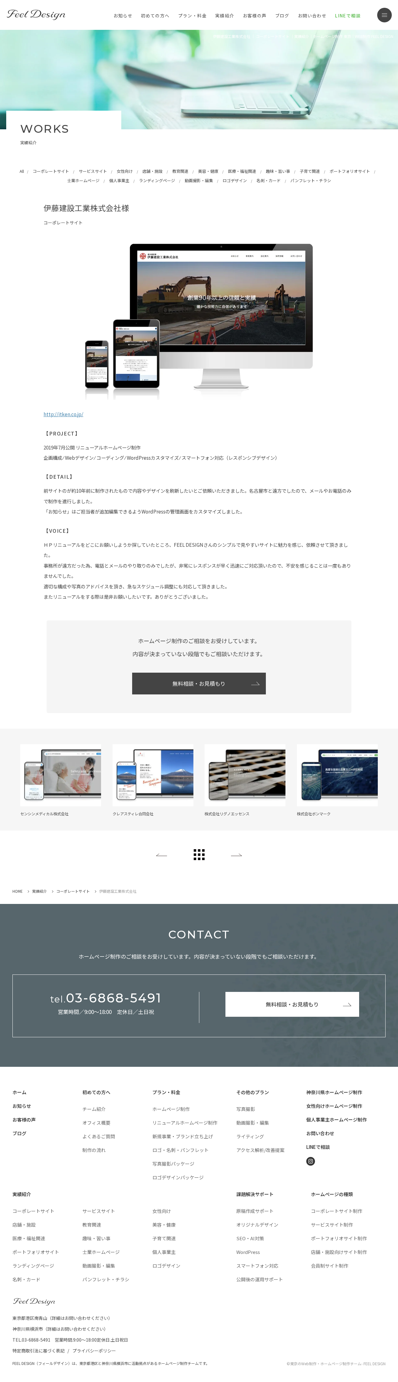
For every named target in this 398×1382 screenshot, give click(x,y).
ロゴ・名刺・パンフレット (180, 1150)
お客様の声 (255, 15)
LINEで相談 (348, 15)
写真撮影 (245, 1109)
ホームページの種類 (332, 1194)
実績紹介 (224, 15)
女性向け (125, 171)
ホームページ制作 (171, 1109)
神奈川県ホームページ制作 (334, 1092)
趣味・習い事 (278, 171)
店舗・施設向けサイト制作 (339, 1252)
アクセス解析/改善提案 (260, 1150)
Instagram (310, 1161)
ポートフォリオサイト (350, 171)
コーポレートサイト (51, 171)
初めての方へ (96, 1092)
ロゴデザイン (235, 180)
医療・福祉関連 (242, 171)
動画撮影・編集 (199, 180)
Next (237, 854)
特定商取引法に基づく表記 (38, 1350)
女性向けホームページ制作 (334, 1106)
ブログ (282, 15)
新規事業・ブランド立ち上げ (182, 1136)
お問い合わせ (312, 15)
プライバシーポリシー (94, 1350)
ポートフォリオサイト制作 (339, 1238)
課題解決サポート (255, 1194)
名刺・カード (269, 180)
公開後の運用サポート (259, 1279)
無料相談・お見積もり (199, 683)
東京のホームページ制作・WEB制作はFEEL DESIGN (37, 15)
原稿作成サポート (255, 1211)
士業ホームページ (83, 180)
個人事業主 (119, 180)
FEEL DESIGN (34, 1301)
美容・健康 (208, 171)
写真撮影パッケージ (173, 1163)
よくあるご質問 (98, 1136)
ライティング (250, 1136)
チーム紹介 (94, 1109)
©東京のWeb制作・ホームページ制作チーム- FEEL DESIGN (336, 1363)
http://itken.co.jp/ (63, 414)
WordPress (248, 1252)
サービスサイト (93, 171)
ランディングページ (157, 180)
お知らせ (123, 15)
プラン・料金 (166, 1092)
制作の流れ (94, 1150)
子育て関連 (310, 171)
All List (199, 854)
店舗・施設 (152, 171)
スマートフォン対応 (257, 1265)
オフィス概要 (96, 1122)
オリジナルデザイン (257, 1224)
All (22, 171)
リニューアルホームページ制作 (184, 1122)
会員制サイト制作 (329, 1265)
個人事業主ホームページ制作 (336, 1119)
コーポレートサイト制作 (336, 1211)
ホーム (19, 1092)
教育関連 (180, 171)
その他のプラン (252, 1092)
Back (161, 854)
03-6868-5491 (106, 998)
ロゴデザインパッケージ (178, 1177)
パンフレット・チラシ (310, 180)
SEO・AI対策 (250, 1238)
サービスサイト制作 (332, 1224)
